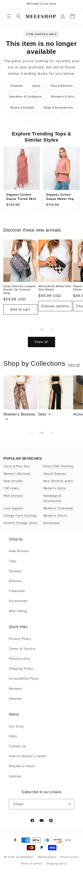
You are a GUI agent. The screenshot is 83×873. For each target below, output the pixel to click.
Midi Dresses (13, 495)
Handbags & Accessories (52, 498)
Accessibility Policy (24, 678)
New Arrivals (13, 481)
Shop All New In (41, 118)
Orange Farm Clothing (20, 515)
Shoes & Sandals (22, 107)
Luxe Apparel (13, 508)
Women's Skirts (54, 488)
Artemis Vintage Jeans (21, 523)
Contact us (17, 746)
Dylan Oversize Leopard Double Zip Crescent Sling (19, 290)
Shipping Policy (21, 668)
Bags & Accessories (58, 107)
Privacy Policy (20, 639)
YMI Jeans (11, 488)
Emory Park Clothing (58, 466)
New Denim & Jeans (58, 481)
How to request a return (27, 756)
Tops (12, 561)
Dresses (16, 85)
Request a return (22, 766)
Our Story (16, 726)
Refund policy (20, 658)
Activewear (51, 523)
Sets (42, 414)
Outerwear (17, 591)
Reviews (15, 688)
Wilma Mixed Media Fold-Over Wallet (55, 288)
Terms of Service (22, 648)
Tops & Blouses (61, 85)
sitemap (15, 776)
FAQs (13, 736)
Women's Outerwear (58, 508)
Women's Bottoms (19, 414)
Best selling (18, 611)
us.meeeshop (24, 856)
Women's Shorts (55, 515)
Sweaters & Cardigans (25, 96)
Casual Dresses (54, 473)
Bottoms (15, 581)
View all (41, 342)
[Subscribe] (69, 804)
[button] (9, 16)
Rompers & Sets (62, 96)
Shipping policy (56, 863)
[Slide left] (32, 330)
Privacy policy (69, 856)
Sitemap (15, 698)
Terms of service (31, 863)
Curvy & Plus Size (17, 466)
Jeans (36, 85)
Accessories (18, 601)
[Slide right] (51, 330)
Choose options (55, 306)
